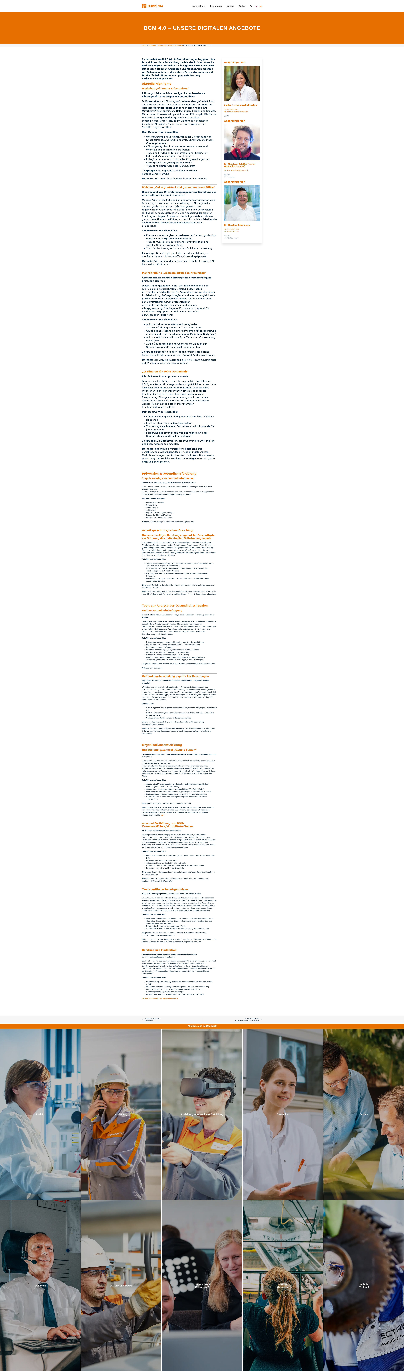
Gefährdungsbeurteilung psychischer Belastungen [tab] (175, 676)
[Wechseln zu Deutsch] (260, 6)
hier (162, 815)
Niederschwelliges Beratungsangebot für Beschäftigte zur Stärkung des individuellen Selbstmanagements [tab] (178, 537)
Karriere (230, 6)
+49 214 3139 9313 (233, 229)
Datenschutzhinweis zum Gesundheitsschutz (160, 998)
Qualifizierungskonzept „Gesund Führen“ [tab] (169, 749)
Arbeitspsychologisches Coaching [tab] (167, 530)
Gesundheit (162, 45)
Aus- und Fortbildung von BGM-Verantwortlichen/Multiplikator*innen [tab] (167, 825)
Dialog (242, 6)
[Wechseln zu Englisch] (256, 6)
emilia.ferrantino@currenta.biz (237, 112)
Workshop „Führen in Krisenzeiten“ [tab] (165, 88)
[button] (251, 6)
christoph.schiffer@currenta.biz (237, 170)
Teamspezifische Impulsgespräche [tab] (165, 889)
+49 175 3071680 (232, 109)
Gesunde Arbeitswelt (175, 45)
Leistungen (216, 6)
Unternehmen (199, 6)
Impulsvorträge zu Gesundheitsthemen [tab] (168, 478)
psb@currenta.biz (233, 231)
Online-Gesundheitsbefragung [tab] (162, 610)
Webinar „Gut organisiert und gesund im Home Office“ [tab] (178, 187)
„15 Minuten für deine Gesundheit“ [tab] (165, 371)
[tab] (179, 950)
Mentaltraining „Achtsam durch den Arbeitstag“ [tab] (174, 272)
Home (144, 45)
